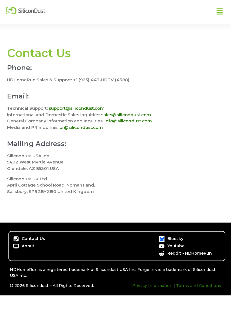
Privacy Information (152, 285)
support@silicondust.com (77, 108)
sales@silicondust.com (126, 114)
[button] (219, 12)
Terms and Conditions (198, 285)
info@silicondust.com (128, 121)
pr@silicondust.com (81, 127)
